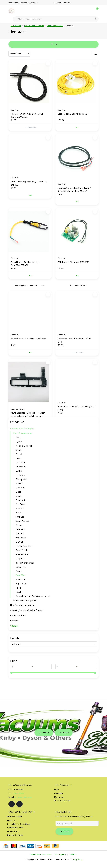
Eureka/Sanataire (24, 546)
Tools (18, 587)
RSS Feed (73, 854)
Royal (18, 512)
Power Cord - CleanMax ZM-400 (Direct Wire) (77, 408)
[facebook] (11, 804)
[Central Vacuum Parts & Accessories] (96, 596)
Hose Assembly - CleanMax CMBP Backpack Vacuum (27, 115)
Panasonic (21, 500)
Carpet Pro (21, 566)
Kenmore (20, 487)
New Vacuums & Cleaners (22, 605)
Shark (18, 450)
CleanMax (20, 575)
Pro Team (20, 504)
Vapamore (21, 537)
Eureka (19, 470)
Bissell (19, 454)
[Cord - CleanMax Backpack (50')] (77, 83)
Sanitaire (20, 516)
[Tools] (96, 587)
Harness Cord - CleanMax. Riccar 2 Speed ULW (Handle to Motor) (74, 189)
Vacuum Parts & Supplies (22, 428)
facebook (44, 732)
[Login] (86, 10)
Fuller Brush (22, 550)
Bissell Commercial (25, 562)
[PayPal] (47, 846)
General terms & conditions (40, 854)
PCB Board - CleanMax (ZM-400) (73, 262)
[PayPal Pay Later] (55, 846)
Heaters (14, 620)
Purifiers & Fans (18, 615)
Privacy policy (60, 854)
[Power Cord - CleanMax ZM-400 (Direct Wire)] (77, 379)
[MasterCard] (14, 846)
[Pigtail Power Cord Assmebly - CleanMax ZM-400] (30, 231)
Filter (54, 44)
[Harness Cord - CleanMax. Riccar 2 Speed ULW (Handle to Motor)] (77, 157)
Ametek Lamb (22, 554)
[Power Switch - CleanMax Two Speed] (30, 311)
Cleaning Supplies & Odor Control (26, 610)
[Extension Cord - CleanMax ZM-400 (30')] (77, 311)
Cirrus (19, 571)
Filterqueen (21, 479)
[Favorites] (91, 10)
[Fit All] (96, 592)
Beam (18, 458)
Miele (18, 491)
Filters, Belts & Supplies (24, 600)
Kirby (18, 437)
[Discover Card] (38, 846)
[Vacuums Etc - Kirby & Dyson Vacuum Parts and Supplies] (13, 10)
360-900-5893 (18, 793)
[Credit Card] (6, 846)
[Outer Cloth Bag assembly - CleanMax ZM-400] (30, 154)
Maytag (19, 541)
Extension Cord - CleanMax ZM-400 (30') (75, 340)
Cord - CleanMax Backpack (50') (73, 113)
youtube (64, 732)
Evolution (20, 475)
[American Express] (30, 846)
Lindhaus (20, 529)
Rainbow (20, 508)
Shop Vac (20, 558)
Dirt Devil (20, 462)
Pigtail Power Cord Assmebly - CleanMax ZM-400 (25, 264)
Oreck (18, 495)
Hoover (19, 483)
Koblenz (19, 533)
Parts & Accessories (22, 433)
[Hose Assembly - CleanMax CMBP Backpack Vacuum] (30, 83)
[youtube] (19, 804)
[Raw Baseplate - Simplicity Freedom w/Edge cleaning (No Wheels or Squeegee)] (30, 382)
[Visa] (22, 846)
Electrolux (20, 466)
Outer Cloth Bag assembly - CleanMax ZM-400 (29, 183)
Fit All (18, 592)
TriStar (19, 525)
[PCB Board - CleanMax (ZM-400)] (77, 231)
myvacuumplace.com (23, 797)
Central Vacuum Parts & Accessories (33, 596)
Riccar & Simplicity (24, 445)
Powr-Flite (20, 579)
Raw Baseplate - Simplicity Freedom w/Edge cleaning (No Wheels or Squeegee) (28, 414)
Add (77, 127)
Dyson (19, 441)
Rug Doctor (21, 583)
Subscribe (64, 831)
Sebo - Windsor (23, 521)
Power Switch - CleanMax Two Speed (28, 338)
